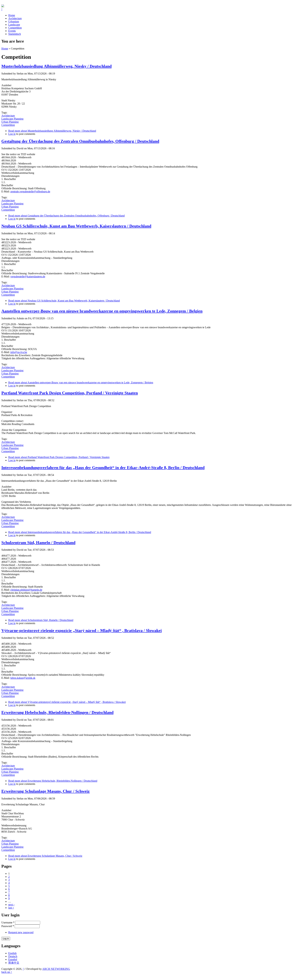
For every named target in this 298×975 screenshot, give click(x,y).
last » (11, 907)
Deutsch (12, 956)
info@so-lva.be (18, 352)
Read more (52, 130)
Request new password (20, 932)
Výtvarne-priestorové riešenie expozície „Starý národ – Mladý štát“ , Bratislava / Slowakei (81, 630)
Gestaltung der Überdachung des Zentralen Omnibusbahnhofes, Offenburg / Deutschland (80, 141)
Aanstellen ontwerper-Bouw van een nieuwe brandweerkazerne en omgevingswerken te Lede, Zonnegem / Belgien (101, 311)
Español (12, 959)
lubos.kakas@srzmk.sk (22, 677)
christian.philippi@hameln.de (26, 589)
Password (7, 926)
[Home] (2, 6)
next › (11, 904)
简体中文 (13, 962)
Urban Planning (10, 121)
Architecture (15, 18)
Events (12, 30)
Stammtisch (14, 33)
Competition (15, 27)
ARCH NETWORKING (56, 968)
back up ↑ (6, 972)
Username (7, 922)
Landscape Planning (12, 118)
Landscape (14, 24)
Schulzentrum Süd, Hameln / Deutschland (38, 542)
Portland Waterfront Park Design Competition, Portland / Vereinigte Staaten (69, 393)
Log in (12, 133)
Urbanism (13, 21)
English (12, 953)
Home (11, 15)
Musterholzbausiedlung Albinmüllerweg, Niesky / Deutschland (56, 66)
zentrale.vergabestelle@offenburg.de (30, 191)
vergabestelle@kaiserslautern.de (27, 276)
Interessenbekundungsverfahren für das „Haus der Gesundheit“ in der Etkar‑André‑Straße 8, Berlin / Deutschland (103, 467)
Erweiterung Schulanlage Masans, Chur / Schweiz (45, 791)
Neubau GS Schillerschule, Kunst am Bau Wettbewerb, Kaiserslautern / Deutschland (76, 226)
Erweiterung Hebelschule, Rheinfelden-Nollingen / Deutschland (57, 712)
